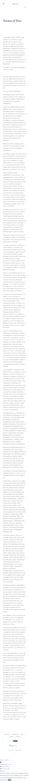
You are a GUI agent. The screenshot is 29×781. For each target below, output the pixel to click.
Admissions (15, 734)
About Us (7, 734)
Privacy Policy (11, 750)
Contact (18, 736)
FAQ (22, 734)
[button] (0, 762)
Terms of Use (18, 750)
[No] (11, 780)
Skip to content (4, 760)
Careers (11, 736)
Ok (9, 780)
